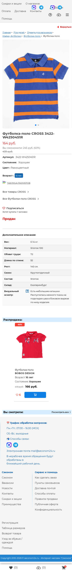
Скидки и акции (12, 3)
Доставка (20, 11)
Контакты (36, 11)
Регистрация (10, 525)
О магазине (33, 3)
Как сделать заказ (46, 480)
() (15, 567)
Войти (58, 7)
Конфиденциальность (48, 512)
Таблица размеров (13, 530)
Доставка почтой (45, 490)
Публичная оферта (46, 506)
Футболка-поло (24, 372)
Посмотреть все (60, 415)
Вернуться (65, 27)
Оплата (6, 11)
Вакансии (8, 485)
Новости (7, 490)
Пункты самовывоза (47, 485)
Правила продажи (46, 501)
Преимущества (11, 506)
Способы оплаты (45, 496)
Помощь (7, 18)
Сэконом (7, 480)
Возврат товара (11, 536)
